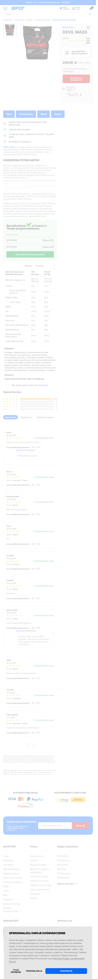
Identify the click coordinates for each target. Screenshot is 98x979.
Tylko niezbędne (16, 971)
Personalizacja (34, 971)
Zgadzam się (66, 971)
